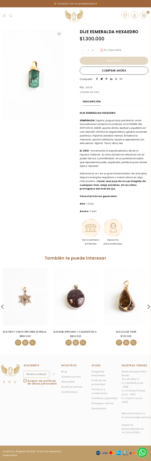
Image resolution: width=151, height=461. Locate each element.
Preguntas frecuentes (98, 373)
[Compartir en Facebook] (96, 79)
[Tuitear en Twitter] (101, 79)
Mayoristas (68, 381)
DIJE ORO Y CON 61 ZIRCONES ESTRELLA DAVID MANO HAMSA (36, 331)
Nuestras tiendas (71, 387)
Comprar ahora (114, 70)
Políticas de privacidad (99, 382)
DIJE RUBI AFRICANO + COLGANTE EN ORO (76, 331)
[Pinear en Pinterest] (106, 79)
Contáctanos (69, 392)
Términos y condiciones (99, 391)
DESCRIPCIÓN (92, 101)
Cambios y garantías (105, 398)
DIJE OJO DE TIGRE (126, 331)
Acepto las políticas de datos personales (42, 382)
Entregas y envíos (102, 403)
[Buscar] (11, 15)
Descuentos (99, 408)
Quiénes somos (71, 376)
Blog (64, 371)
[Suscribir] (53, 374)
